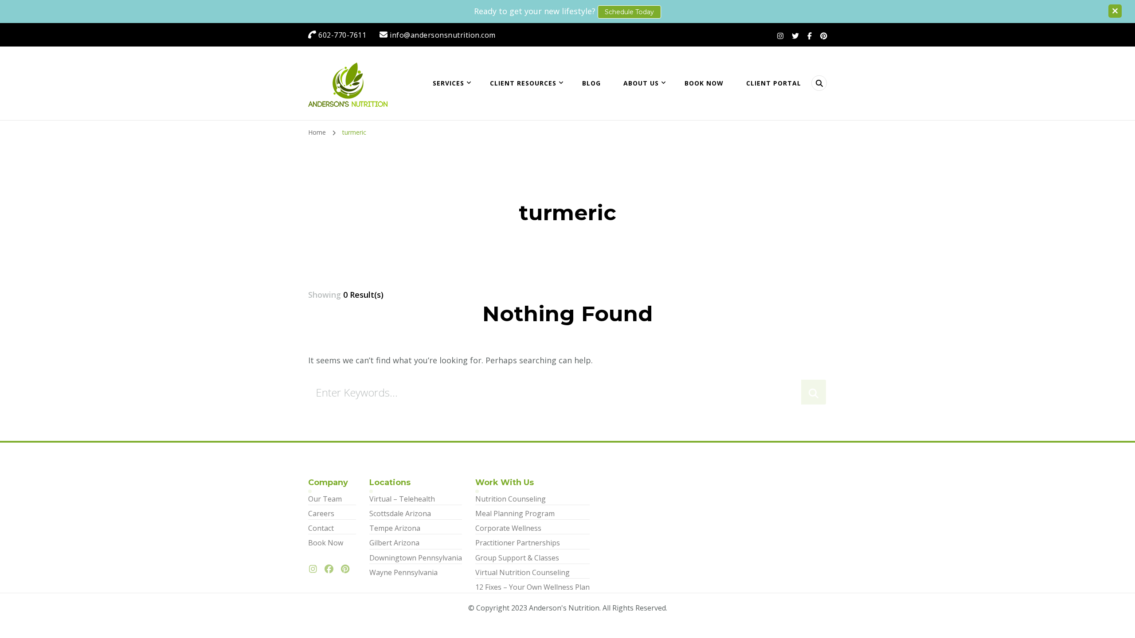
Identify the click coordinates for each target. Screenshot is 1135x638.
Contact (321, 528)
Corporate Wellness (508, 528)
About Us (641, 83)
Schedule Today (629, 12)
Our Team (325, 499)
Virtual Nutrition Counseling (522, 572)
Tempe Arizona (394, 528)
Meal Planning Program (515, 513)
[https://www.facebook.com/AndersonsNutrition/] (331, 569)
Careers (321, 513)
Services (448, 83)
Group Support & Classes (517, 558)
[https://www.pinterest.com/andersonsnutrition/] (347, 569)
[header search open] (819, 83)
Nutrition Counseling (510, 499)
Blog (591, 83)
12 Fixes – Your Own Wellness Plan (532, 587)
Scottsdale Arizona (400, 513)
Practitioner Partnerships (517, 543)
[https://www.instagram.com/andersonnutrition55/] (315, 569)
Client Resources (523, 83)
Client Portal (773, 83)
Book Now (704, 83)
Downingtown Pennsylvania (415, 558)
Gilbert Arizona (394, 543)
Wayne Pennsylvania (403, 572)
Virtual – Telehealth (402, 499)
